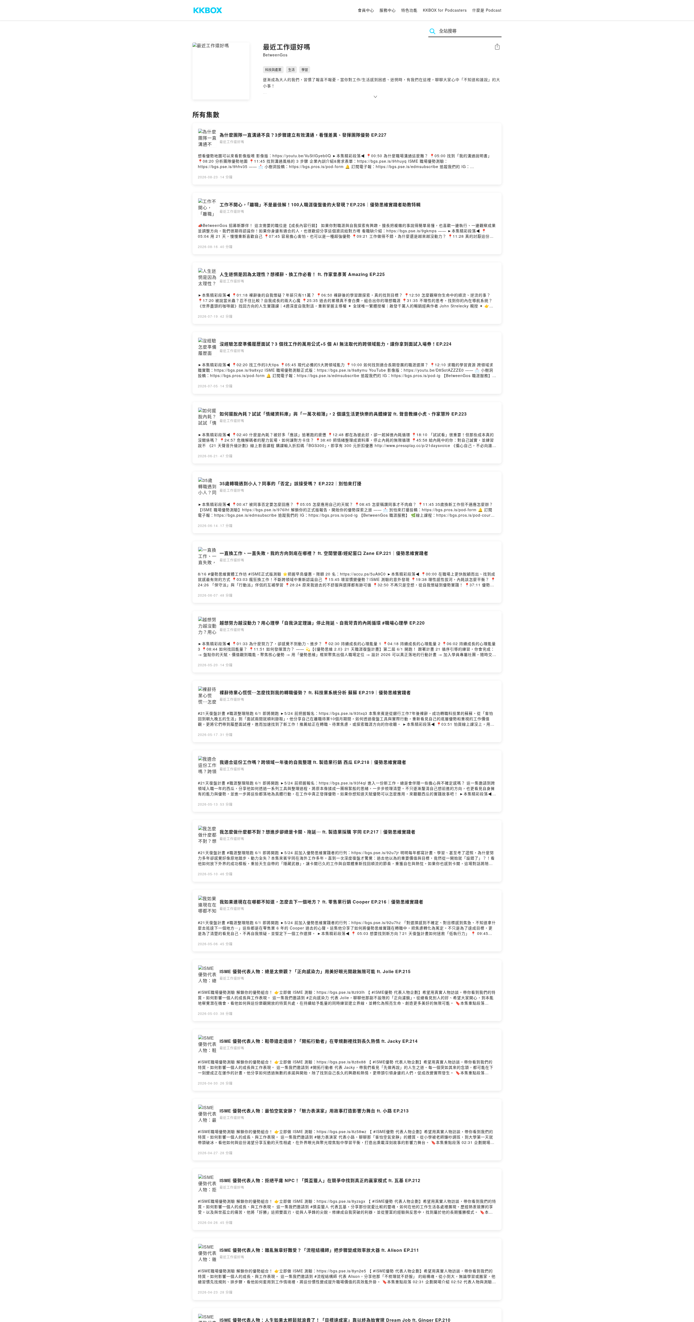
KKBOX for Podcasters (445, 10)
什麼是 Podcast (487, 10)
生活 (291, 69)
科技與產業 (273, 69)
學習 (304, 69)
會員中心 (366, 10)
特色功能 (409, 10)
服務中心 (388, 10)
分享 (497, 47)
